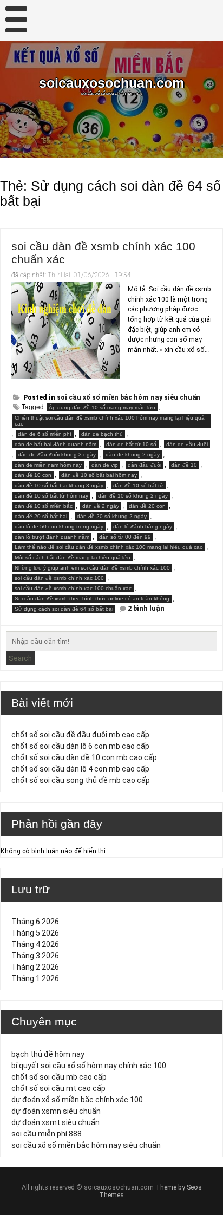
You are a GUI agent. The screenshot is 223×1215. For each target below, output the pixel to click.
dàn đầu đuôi (144, 465)
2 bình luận (146, 608)
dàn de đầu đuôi (187, 444)
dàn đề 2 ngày (100, 506)
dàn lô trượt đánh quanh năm (52, 537)
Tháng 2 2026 (35, 967)
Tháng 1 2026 (35, 978)
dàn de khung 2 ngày (133, 455)
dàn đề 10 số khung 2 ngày (133, 496)
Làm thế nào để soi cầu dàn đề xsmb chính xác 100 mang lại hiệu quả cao (109, 547)
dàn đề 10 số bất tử (138, 485)
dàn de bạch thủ (102, 434)
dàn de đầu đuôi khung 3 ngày (57, 455)
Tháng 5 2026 (35, 933)
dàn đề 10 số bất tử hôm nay (51, 496)
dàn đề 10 (184, 465)
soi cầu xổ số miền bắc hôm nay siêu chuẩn (128, 397)
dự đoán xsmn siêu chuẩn (56, 1111)
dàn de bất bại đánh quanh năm (55, 444)
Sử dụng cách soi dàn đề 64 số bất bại (64, 609)
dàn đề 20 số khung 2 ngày (112, 516)
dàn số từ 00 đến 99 (125, 537)
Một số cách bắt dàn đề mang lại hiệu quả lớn (72, 557)
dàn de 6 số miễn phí (44, 434)
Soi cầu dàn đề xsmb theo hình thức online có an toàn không (92, 599)
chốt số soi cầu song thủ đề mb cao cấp (80, 780)
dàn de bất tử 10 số (131, 444)
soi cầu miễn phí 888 (46, 1133)
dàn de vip (104, 465)
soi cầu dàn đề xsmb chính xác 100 (59, 578)
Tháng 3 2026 (35, 955)
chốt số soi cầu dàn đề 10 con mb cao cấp (84, 757)
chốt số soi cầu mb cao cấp (59, 1077)
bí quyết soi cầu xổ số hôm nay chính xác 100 (88, 1065)
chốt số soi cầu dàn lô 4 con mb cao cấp (80, 769)
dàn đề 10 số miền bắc (44, 506)
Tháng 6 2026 (35, 921)
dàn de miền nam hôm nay (48, 465)
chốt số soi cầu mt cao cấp (58, 1088)
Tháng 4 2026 (35, 944)
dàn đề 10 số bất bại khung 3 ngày (59, 485)
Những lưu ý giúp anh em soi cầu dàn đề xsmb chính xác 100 (92, 568)
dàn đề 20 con (147, 506)
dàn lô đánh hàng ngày (142, 527)
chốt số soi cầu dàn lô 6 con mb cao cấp (80, 746)
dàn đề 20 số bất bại (41, 516)
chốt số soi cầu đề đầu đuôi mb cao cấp (80, 734)
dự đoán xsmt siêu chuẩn (55, 1122)
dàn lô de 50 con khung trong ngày (59, 527)
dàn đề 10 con (33, 475)
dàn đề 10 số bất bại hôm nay (99, 475)
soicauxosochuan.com (111, 83)
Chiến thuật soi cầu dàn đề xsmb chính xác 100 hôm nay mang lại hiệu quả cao (110, 421)
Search (20, 658)
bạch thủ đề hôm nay (47, 1054)
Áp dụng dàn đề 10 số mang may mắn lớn (102, 407)
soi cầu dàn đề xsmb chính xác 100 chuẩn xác (73, 588)
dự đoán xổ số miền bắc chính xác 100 (77, 1099)
